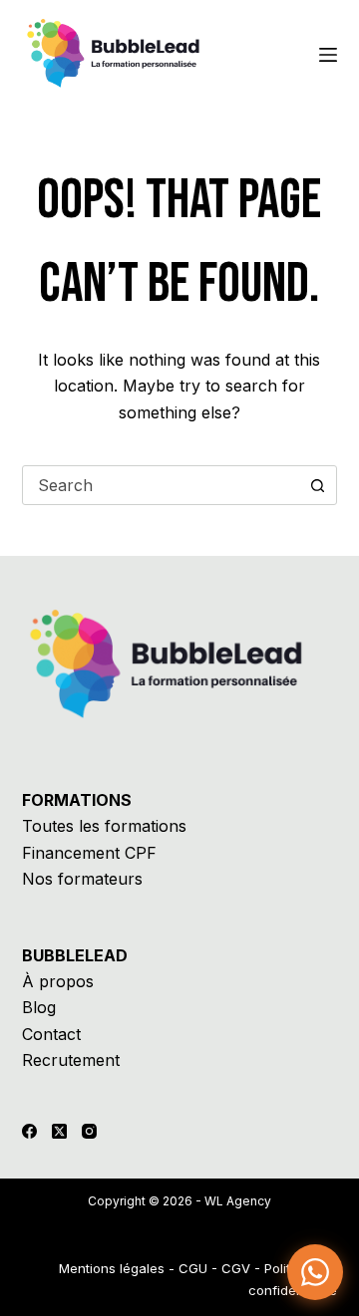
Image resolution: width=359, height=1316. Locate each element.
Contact (51, 1034)
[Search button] (317, 485)
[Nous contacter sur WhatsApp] (315, 1272)
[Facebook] (29, 1131)
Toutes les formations (104, 826)
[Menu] (328, 55)
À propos (58, 981)
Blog (39, 1007)
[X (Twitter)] (59, 1131)
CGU (193, 1268)
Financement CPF (89, 853)
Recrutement (71, 1060)
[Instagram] (89, 1131)
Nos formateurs (82, 879)
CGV (235, 1268)
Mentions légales (112, 1268)
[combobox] (161, 485)
